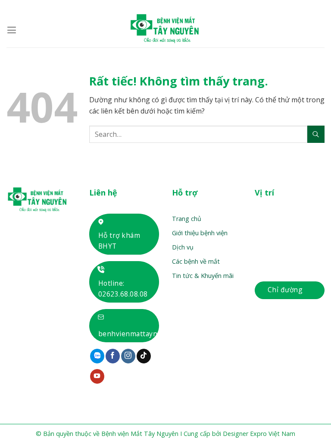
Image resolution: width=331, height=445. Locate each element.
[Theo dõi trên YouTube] (97, 376)
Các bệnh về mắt (196, 261)
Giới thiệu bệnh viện (200, 233)
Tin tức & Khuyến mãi (203, 275)
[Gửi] (316, 134)
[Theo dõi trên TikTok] (144, 356)
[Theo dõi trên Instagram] (128, 356)
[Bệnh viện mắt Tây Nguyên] (165, 30)
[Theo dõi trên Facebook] (113, 356)
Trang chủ (186, 219)
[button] (11, 30)
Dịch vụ (183, 247)
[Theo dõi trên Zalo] (97, 356)
